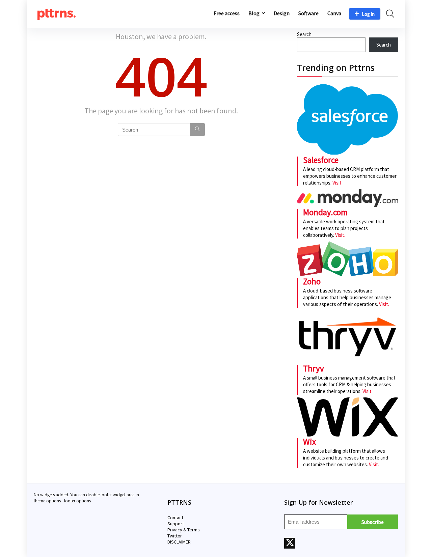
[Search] (197, 129)
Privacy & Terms (183, 530)
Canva (334, 13)
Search (304, 34)
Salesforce (321, 160)
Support (175, 524)
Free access (227, 13)
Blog (254, 13)
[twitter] (289, 543)
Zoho (312, 281)
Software (308, 13)
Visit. (339, 235)
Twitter (174, 536)
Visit (337, 182)
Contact (175, 517)
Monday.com (325, 212)
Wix (309, 441)
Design (282, 13)
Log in (368, 14)
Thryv (313, 368)
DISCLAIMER (179, 542)
